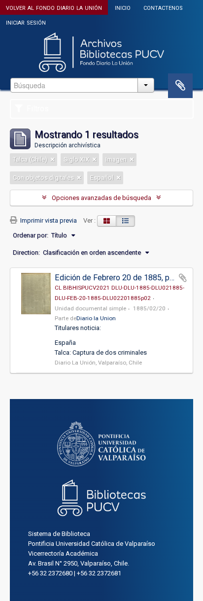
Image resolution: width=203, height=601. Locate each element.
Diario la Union (96, 318)
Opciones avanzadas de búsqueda (101, 197)
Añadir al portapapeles (183, 278)
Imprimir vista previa (48, 220)
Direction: (26, 252)
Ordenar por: (30, 235)
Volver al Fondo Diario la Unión (54, 7)
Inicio (123, 7)
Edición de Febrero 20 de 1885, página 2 (124, 277)
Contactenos (163, 7)
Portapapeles (180, 85)
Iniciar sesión (26, 22)
